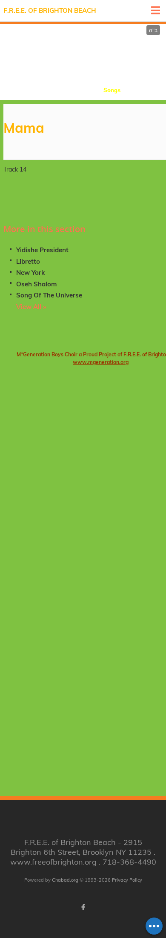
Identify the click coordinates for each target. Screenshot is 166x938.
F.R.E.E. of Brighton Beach (49, 10)
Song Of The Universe (49, 295)
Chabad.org (65, 880)
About (50, 90)
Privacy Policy (127, 880)
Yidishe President (42, 250)
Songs (111, 90)
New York (30, 272)
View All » (31, 307)
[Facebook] (83, 907)
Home (18, 90)
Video (148, 90)
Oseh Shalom (36, 284)
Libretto (28, 261)
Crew (80, 90)
